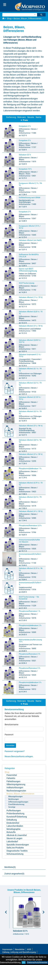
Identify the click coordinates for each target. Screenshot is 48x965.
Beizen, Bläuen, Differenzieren (27, 18)
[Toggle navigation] (4, 4)
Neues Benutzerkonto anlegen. (19, 756)
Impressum (7, 949)
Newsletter (20, 949)
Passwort (9, 734)
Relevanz (21, 117)
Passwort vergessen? (15, 751)
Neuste (30, 117)
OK (23, 962)
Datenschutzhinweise (37, 962)
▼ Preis (24, 120)
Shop (9, 18)
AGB (29, 949)
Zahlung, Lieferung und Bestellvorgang (19, 952)
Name (38, 117)
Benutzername (11, 724)
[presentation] (5, 911)
